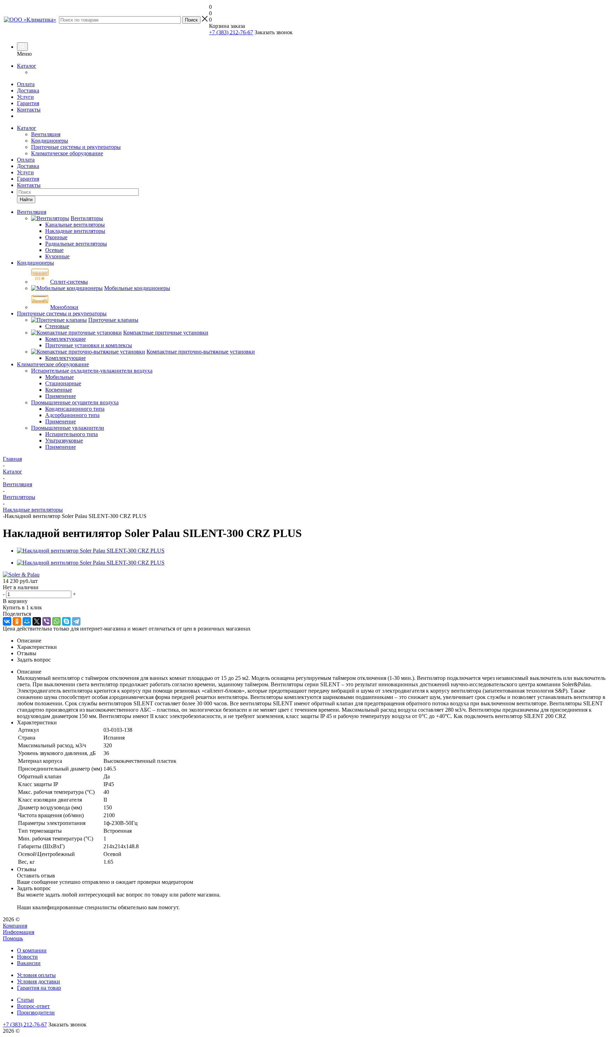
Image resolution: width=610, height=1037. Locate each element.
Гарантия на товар (39, 988)
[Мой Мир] (27, 621)
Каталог (26, 66)
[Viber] (46, 621)
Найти (26, 199)
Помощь (13, 938)
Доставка (28, 91)
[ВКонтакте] (7, 621)
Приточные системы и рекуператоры (76, 147)
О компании (32, 950)
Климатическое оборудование (67, 153)
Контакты (29, 110)
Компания (15, 926)
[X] (36, 621)
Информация (18, 932)
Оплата (26, 84)
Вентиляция (45, 134)
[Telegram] (76, 621)
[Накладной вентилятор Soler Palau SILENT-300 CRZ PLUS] (91, 551)
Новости (27, 957)
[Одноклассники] (17, 621)
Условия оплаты (36, 975)
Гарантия (28, 103)
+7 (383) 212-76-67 (231, 32)
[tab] (312, 641)
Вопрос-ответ (33, 1006)
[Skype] (66, 621)
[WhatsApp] (56, 621)
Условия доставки (38, 981)
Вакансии (29, 963)
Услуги (25, 97)
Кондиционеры (49, 141)
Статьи (25, 1000)
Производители (36, 1012)
